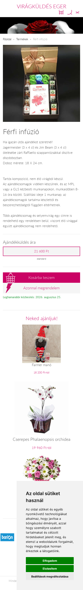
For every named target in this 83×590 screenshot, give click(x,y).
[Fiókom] (77, 12)
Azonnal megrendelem (41, 287)
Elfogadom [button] (50, 560)
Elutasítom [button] (50, 568)
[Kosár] (61, 12)
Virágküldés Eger (41, 6)
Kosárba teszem (41, 277)
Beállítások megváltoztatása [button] (49, 576)
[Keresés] (69, 12)
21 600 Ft (41, 251)
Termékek (22, 39)
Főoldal (7, 39)
